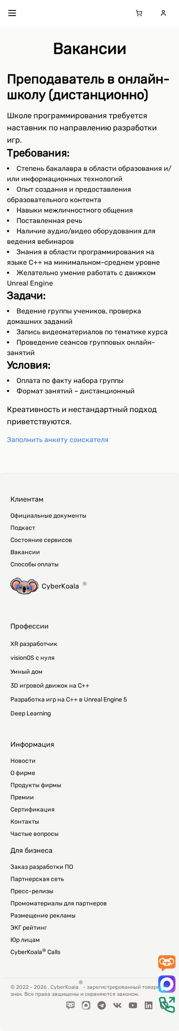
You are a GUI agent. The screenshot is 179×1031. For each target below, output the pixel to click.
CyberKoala (64, 585)
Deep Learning (30, 713)
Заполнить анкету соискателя (58, 440)
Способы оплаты (34, 564)
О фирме (22, 773)
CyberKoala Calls (35, 952)
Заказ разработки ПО (41, 867)
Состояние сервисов (41, 540)
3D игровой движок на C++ (50, 685)
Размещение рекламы (43, 915)
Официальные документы (48, 515)
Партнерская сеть (37, 879)
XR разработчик (33, 644)
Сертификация (32, 809)
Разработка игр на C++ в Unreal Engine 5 (68, 699)
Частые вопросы (34, 834)
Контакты (24, 821)
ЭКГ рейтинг (28, 927)
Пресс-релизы (31, 891)
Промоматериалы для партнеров (58, 903)
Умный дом (26, 671)
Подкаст (22, 528)
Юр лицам (25, 940)
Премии (22, 797)
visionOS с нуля (32, 658)
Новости (23, 761)
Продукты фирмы (35, 785)
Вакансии (25, 552)
